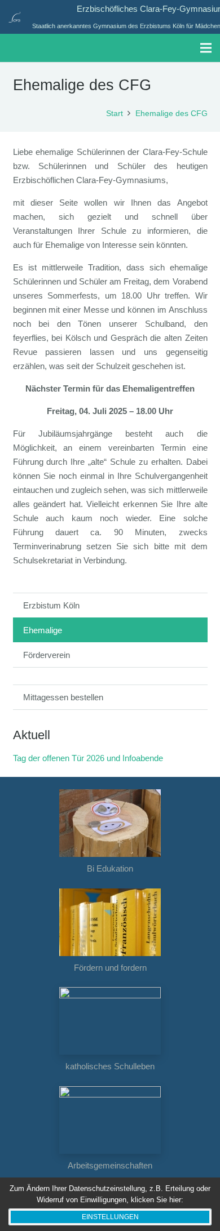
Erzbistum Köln (51, 605)
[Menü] (205, 48)
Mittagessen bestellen (63, 697)
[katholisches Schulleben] (110, 1021)
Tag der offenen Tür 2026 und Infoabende (88, 758)
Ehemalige (42, 630)
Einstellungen (110, 1217)
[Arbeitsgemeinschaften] (110, 1120)
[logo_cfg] (14, 17)
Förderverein (46, 655)
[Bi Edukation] (110, 823)
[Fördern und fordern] (110, 922)
